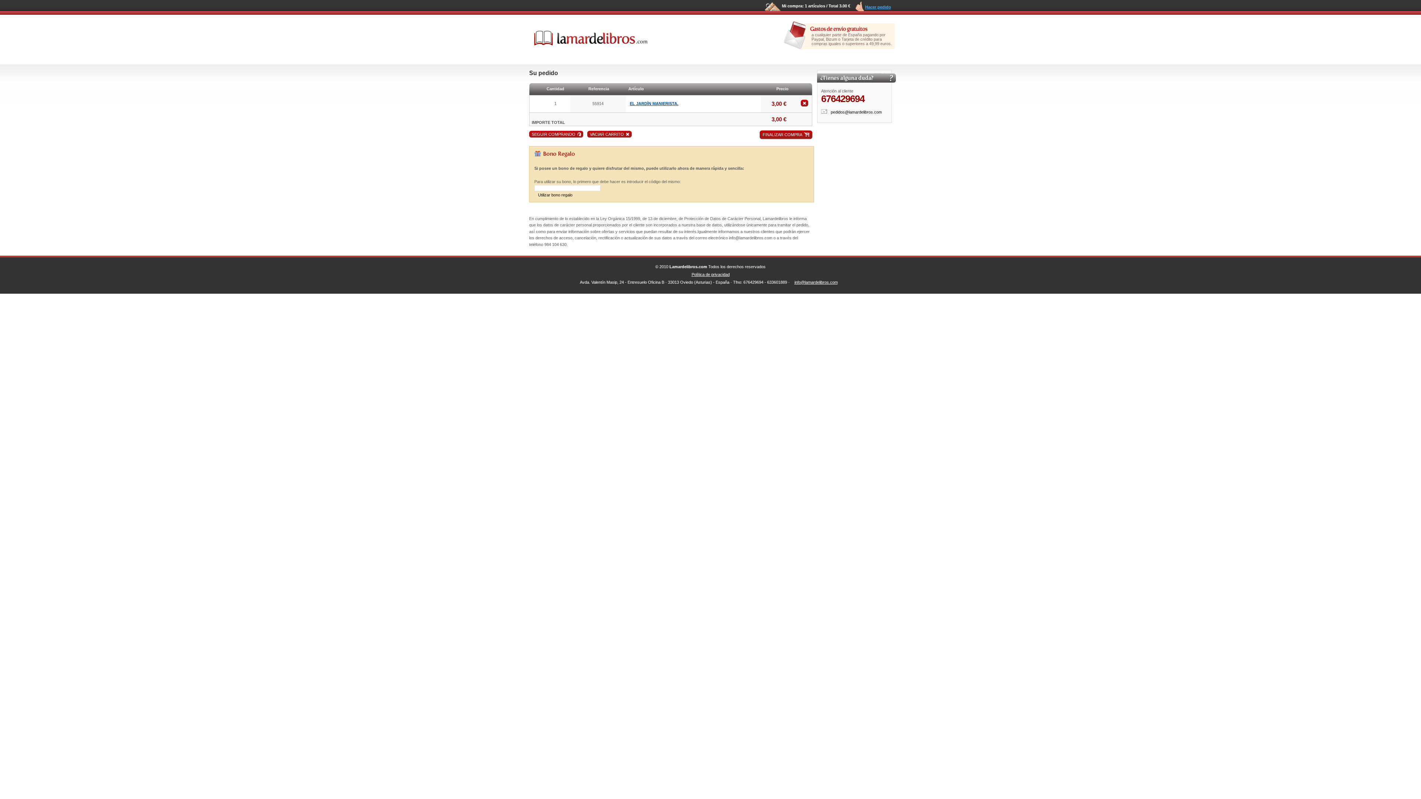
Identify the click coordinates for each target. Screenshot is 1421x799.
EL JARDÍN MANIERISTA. (654, 103)
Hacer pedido (878, 7)
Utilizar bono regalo (555, 195)
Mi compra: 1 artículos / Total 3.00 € (816, 6)
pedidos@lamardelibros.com (856, 112)
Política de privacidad (711, 274)
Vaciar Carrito (607, 134)
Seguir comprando (553, 134)
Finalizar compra (782, 134)
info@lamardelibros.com (816, 282)
